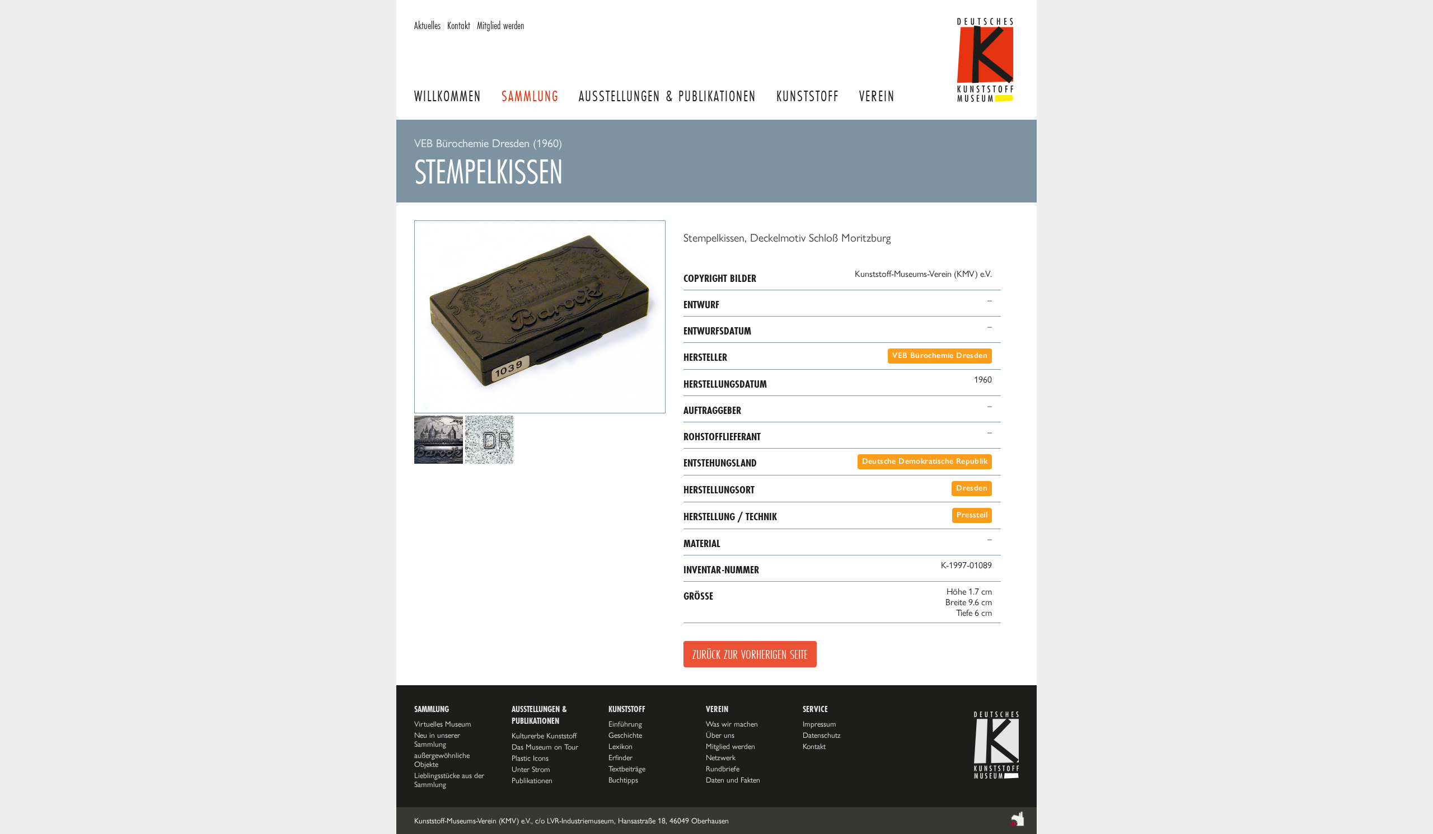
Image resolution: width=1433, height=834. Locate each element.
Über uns (720, 735)
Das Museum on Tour (545, 746)
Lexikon (620, 746)
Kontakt (458, 25)
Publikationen (532, 780)
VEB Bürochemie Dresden (939, 355)
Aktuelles (427, 25)
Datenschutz (822, 735)
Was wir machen (732, 723)
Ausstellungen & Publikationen (667, 96)
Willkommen (447, 96)
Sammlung (530, 96)
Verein (877, 96)
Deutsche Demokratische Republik (924, 461)
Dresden (971, 488)
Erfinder (620, 757)
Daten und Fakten (733, 779)
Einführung (625, 723)
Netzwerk (721, 757)
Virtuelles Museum (442, 723)
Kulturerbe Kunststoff (544, 735)
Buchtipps (623, 779)
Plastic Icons (530, 757)
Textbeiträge (626, 768)
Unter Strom (531, 769)
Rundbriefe (722, 768)
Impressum (819, 723)
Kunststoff (807, 96)
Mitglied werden (501, 25)
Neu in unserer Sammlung (437, 739)
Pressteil (972, 515)
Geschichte (625, 735)
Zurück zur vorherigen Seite (750, 654)
